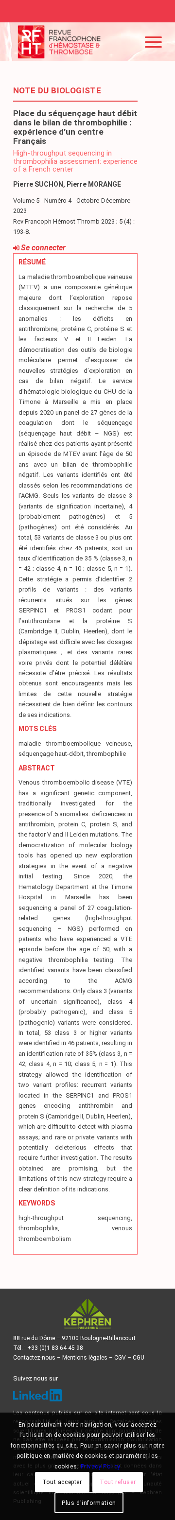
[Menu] (148, 41)
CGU (138, 1357)
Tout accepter (62, 1482)
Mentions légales (84, 1357)
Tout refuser (118, 1482)
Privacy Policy (101, 1466)
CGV (120, 1357)
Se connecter (43, 247)
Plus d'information (89, 1503)
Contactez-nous (34, 1357)
